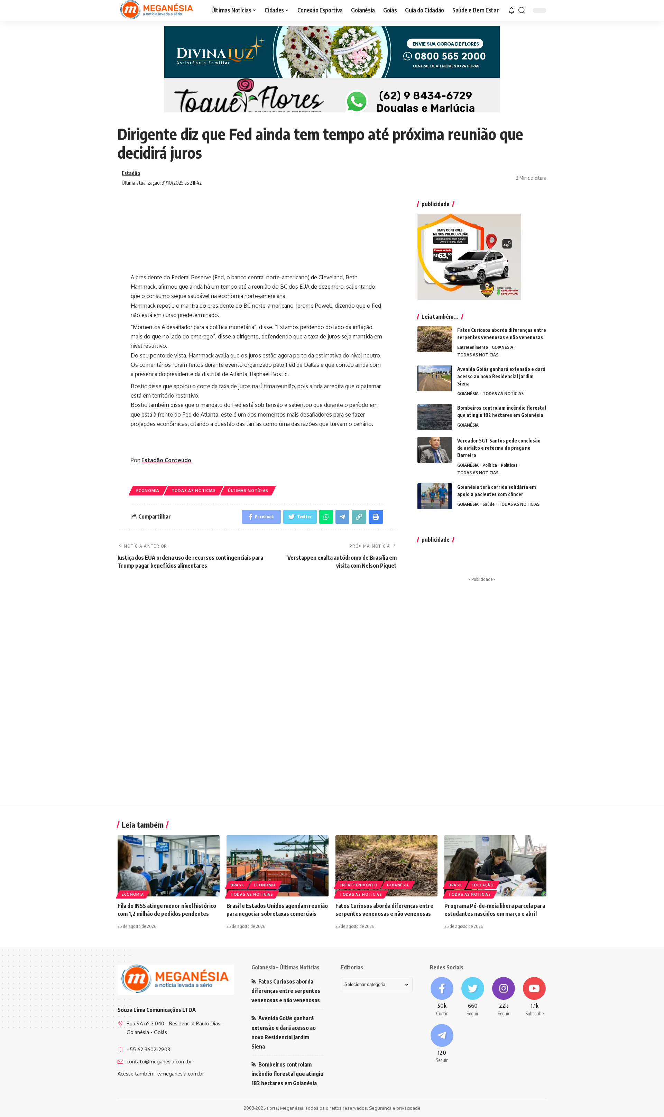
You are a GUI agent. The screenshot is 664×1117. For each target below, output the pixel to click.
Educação (483, 885)
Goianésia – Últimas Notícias (285, 967)
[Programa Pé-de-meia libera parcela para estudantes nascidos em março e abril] (495, 865)
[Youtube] (534, 997)
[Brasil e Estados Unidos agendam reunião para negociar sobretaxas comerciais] (278, 865)
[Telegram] (441, 1044)
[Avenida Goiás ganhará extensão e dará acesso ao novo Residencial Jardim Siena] (434, 378)
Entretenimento (472, 347)
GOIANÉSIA (502, 347)
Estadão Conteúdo (166, 460)
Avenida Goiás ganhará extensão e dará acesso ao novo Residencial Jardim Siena (501, 376)
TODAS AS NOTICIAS (194, 490)
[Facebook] (441, 997)
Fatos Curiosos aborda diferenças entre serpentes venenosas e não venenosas (285, 991)
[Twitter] (472, 997)
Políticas (509, 465)
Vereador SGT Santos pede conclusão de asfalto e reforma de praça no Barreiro (499, 448)
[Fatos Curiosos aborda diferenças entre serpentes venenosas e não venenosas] (434, 339)
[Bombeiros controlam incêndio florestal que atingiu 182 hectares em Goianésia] (434, 417)
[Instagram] (503, 997)
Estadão (131, 173)
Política (489, 465)
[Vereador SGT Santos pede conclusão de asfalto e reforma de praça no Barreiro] (434, 450)
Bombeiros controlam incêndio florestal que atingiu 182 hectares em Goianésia (287, 1074)
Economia (147, 490)
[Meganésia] (157, 10)
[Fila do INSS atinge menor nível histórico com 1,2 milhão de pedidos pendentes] (169, 865)
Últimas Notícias (248, 490)
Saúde (488, 504)
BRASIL (238, 885)
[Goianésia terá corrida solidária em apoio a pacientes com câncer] (434, 496)
